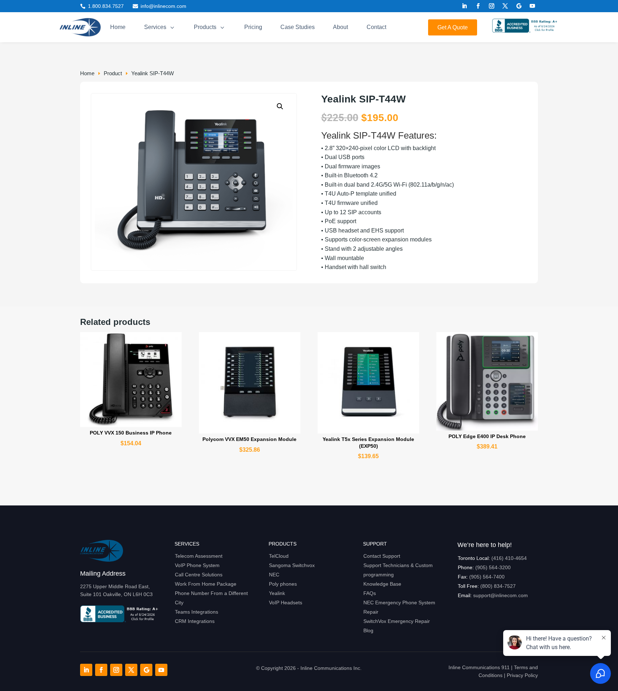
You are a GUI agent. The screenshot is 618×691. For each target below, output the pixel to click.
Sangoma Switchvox (292, 565)
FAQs (369, 593)
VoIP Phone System (197, 565)
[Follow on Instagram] (491, 6)
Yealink (277, 593)
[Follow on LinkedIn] (464, 6)
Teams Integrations (196, 612)
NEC (274, 574)
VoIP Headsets (285, 602)
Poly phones (283, 584)
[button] (280, 106)
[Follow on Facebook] (478, 6)
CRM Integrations (195, 621)
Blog (368, 630)
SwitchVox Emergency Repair (396, 621)
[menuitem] (118, 27)
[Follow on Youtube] (532, 6)
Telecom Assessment (198, 556)
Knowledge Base (382, 584)
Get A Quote (452, 27)
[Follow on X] (505, 6)
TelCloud (279, 556)
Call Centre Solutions (198, 574)
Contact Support (381, 556)
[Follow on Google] (519, 6)
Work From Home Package (205, 584)
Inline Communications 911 (479, 667)
